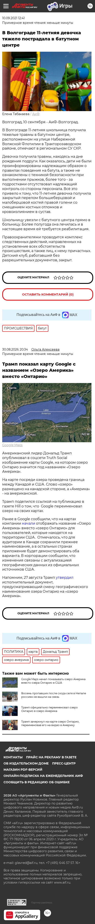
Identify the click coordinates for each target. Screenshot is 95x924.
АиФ (36, 114)
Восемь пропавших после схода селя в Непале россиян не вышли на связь (53, 695)
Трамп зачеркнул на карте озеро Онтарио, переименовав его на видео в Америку (50, 723)
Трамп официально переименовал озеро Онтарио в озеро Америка (49, 709)
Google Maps (12, 445)
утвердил (64, 577)
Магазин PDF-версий (23, 770)
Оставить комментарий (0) (48, 294)
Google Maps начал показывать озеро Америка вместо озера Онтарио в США (53, 680)
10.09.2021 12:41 (13, 18)
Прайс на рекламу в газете (51, 757)
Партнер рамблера (41, 902)
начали (29, 523)
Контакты (13, 757)
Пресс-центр (64, 763)
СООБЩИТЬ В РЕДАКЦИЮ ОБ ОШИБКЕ (37, 782)
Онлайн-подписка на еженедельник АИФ (43, 776)
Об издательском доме (26, 763)
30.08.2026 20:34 (15, 349)
